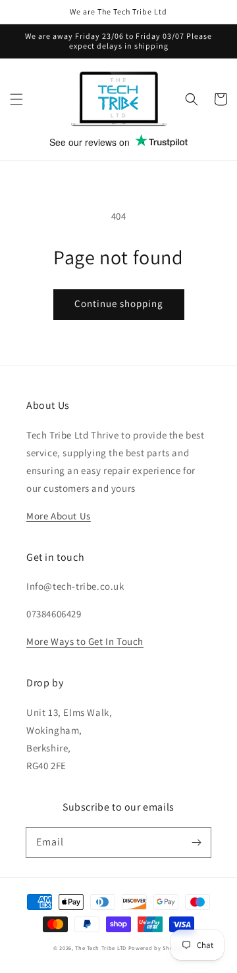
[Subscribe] (196, 842)
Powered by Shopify (156, 947)
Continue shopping (118, 303)
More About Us (58, 516)
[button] (16, 99)
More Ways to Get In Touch (85, 641)
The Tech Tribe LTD (100, 947)
